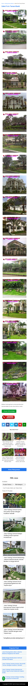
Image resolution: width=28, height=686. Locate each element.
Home (2, 3)
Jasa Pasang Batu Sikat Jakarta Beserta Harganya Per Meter (12, 652)
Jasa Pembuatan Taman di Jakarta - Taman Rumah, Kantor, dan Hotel (20, 459)
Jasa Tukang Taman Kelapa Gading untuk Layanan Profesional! (13, 677)
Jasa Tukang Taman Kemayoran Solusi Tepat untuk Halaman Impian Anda (7, 444)
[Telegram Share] (12, 425)
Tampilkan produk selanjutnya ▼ (14, 638)
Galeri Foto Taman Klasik (10, 6)
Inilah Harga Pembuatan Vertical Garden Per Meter (12, 658)
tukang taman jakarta (9, 3)
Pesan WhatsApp (9, 411)
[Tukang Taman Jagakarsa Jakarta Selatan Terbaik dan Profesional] (20, 437)
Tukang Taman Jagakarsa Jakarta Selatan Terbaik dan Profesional (20, 444)
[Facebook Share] (8, 425)
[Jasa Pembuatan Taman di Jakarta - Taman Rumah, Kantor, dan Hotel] (20, 452)
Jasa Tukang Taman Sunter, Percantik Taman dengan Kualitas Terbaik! (13, 664)
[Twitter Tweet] (3, 425)
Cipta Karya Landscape (18, 684)
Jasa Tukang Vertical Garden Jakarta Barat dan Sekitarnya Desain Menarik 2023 (8, 459)
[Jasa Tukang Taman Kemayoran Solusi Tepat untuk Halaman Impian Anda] (8, 437)
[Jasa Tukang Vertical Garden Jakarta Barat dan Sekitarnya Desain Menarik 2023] (8, 452)
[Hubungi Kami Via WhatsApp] (4, 678)
